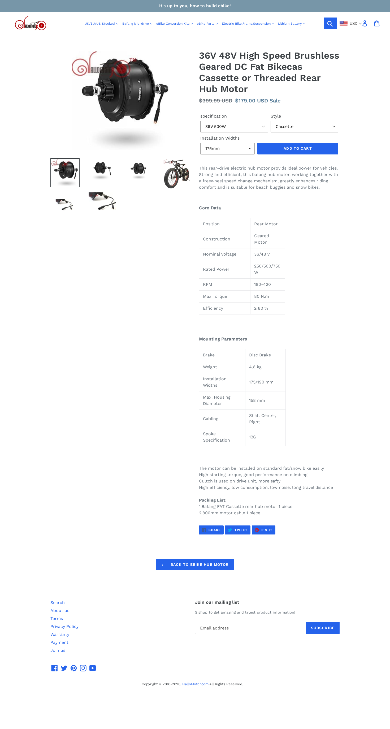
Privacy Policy (64, 626)
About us (59, 610)
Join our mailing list (217, 602)
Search (57, 602)
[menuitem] (101, 23)
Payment (59, 642)
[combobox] (351, 23)
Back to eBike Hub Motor (199, 564)
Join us (57, 650)
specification (213, 116)
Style (276, 116)
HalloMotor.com (195, 684)
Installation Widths (220, 138)
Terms (56, 618)
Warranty (59, 634)
